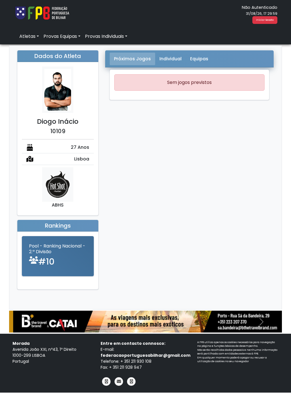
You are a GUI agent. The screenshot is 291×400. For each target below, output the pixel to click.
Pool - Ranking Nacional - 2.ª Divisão (57, 249)
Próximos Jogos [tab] (132, 58)
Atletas (27, 36)
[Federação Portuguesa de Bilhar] (42, 12)
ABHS (58, 205)
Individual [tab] (170, 58)
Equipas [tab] (199, 58)
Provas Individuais (104, 36)
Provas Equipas (60, 36)
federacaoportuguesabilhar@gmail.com (145, 355)
